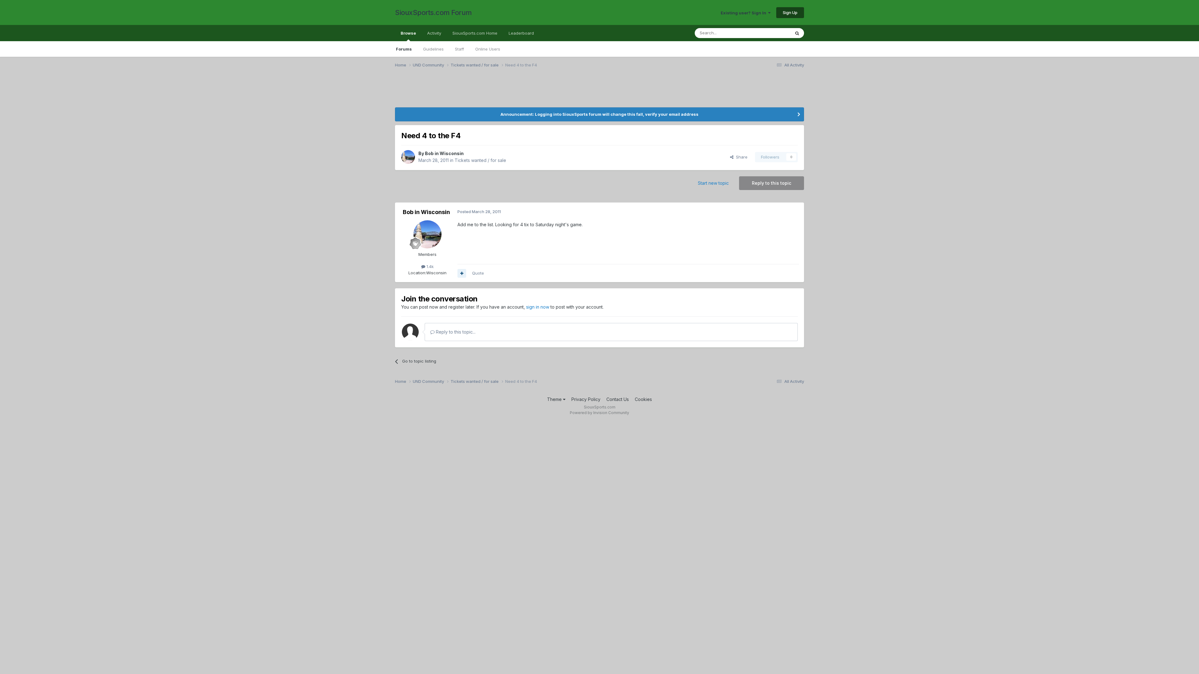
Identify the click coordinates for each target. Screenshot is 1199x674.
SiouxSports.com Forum (433, 12)
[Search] (797, 33)
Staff (459, 48)
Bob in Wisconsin (444, 153)
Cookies (643, 399)
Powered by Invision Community (599, 412)
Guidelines (433, 48)
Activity (434, 33)
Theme (555, 399)
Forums (404, 48)
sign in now (537, 307)
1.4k (429, 266)
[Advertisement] (457, 91)
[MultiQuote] (461, 273)
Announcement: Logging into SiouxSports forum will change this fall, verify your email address (599, 114)
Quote (478, 273)
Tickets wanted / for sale (480, 160)
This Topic (772, 33)
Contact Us (617, 399)
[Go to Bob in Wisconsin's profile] (408, 157)
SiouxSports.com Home (474, 33)
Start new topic (713, 183)
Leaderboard (521, 33)
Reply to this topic (771, 183)
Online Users (487, 48)
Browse (408, 33)
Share (740, 156)
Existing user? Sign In (744, 12)
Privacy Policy (585, 399)
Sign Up (790, 12)
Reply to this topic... (455, 332)
